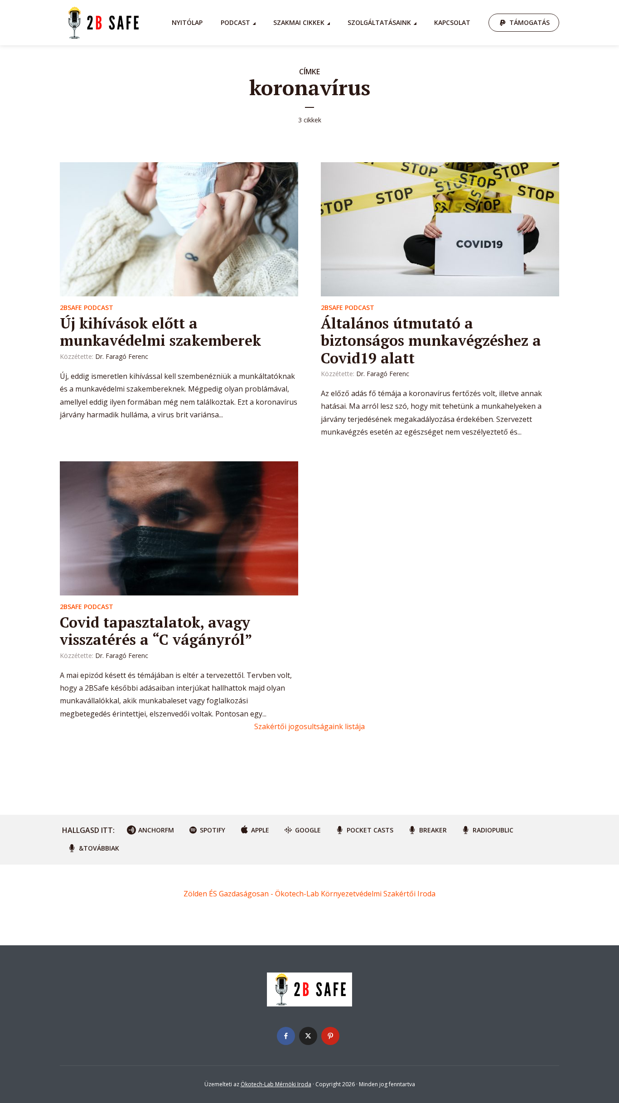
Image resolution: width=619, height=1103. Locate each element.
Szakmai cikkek (298, 22)
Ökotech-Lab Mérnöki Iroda (276, 1084)
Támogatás (529, 22)
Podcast (235, 22)
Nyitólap (187, 22)
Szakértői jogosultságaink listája (309, 726)
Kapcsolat (452, 22)
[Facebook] (286, 1036)
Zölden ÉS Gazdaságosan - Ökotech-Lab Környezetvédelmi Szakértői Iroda (309, 894)
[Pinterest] (330, 1036)
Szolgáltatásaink (379, 22)
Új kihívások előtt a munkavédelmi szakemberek (160, 332)
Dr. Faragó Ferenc (121, 356)
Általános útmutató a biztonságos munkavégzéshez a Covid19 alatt (431, 341)
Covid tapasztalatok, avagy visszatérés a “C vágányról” (156, 631)
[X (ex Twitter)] (308, 1036)
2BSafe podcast (86, 307)
